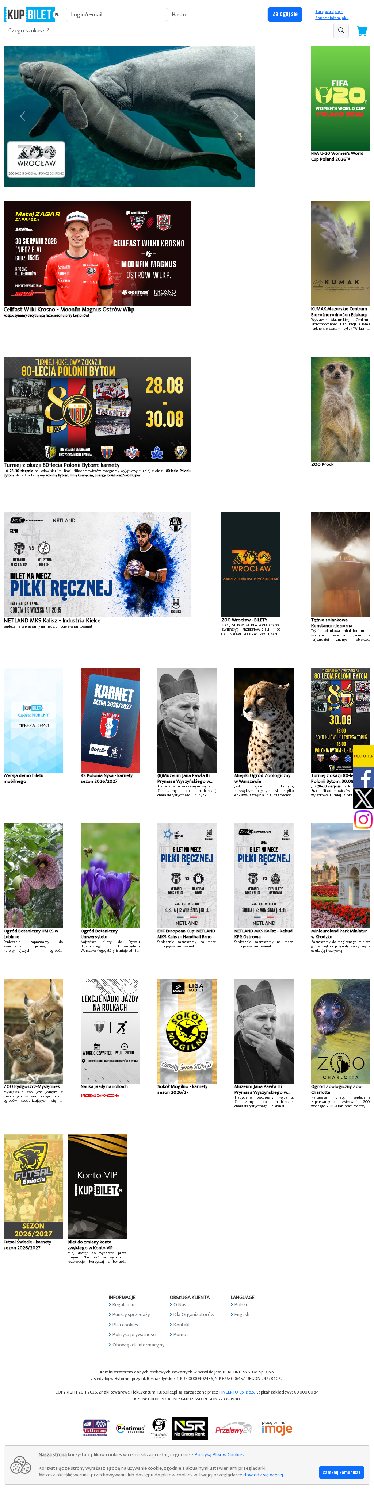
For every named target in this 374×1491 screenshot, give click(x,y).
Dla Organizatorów (193, 1314)
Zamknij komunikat (342, 1473)
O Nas (179, 1304)
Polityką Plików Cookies (219, 1454)
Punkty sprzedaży (131, 1314)
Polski (240, 1304)
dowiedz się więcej (263, 1475)
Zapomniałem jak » (331, 18)
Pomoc (180, 1334)
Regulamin (123, 1304)
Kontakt (181, 1325)
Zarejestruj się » (329, 11)
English (241, 1314)
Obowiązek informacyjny (138, 1345)
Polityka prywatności (134, 1334)
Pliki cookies (125, 1325)
